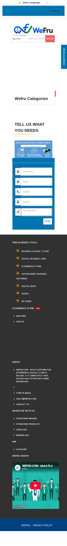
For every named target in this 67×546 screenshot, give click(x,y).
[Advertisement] (33, 61)
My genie (26, 301)
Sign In (20, 322)
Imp (14, 442)
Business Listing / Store (35, 251)
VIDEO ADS (21, 430)
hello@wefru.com (26, 399)
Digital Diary (29, 286)
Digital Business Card (34, 259)
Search (50, 39)
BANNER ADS (22, 435)
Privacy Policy (43, 525)
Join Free (21, 316)
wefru (25, 525)
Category (21, 449)
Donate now (64, 57)
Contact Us (22, 404)
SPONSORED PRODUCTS (28, 424)
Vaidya (25, 294)
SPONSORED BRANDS (26, 418)
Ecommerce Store (31, 266)
